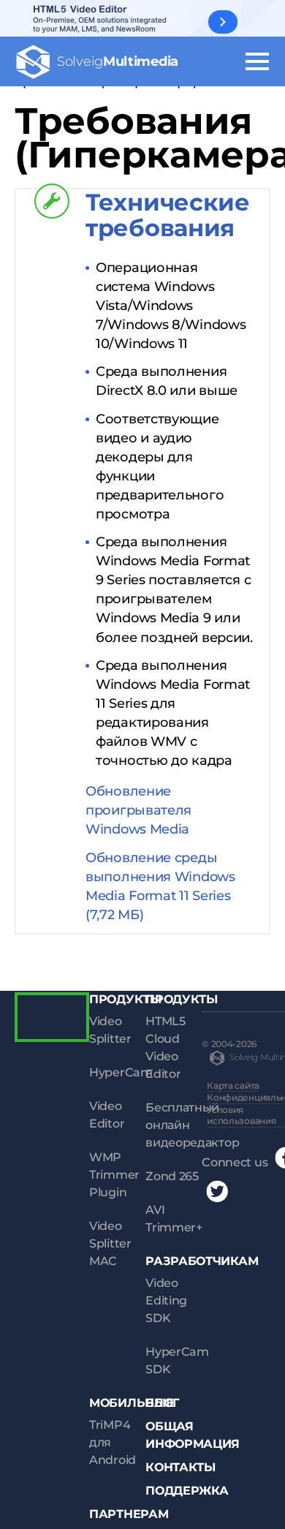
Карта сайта (233, 1085)
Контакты (180, 1467)
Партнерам (128, 1514)
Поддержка (186, 1491)
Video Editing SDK (166, 1300)
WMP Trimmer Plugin (114, 1174)
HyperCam (121, 1072)
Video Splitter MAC (110, 1243)
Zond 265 (172, 1176)
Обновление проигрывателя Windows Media (138, 810)
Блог (162, 1403)
